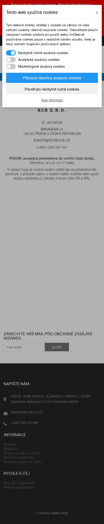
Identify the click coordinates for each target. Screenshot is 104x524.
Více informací (52, 100)
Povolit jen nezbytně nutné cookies (52, 88)
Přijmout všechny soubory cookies (52, 78)
